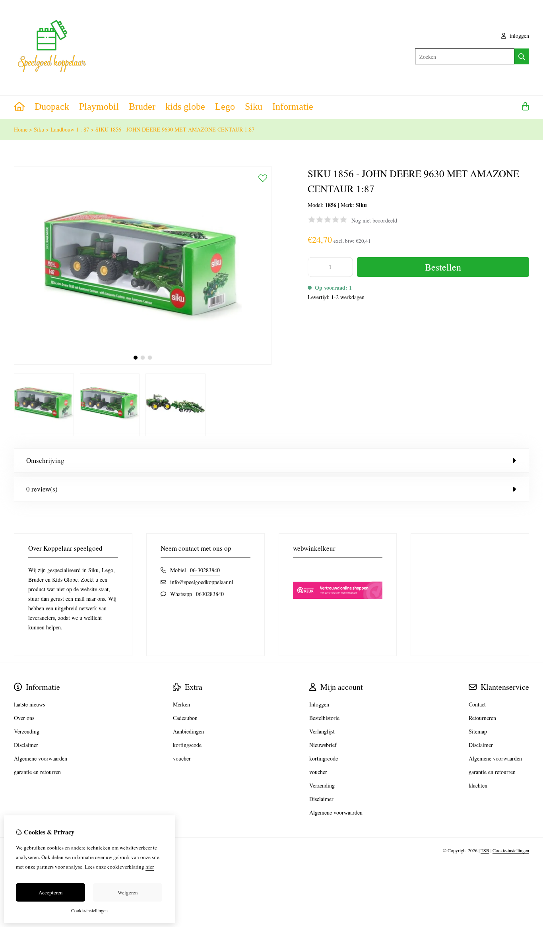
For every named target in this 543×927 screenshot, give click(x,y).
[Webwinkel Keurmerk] (338, 613)
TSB (485, 850)
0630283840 (210, 594)
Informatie (292, 106)
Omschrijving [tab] (45, 460)
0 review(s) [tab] (42, 488)
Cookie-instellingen (511, 850)
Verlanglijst (322, 731)
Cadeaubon (185, 718)
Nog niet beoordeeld (374, 220)
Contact (477, 704)
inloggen (518, 35)
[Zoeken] (521, 56)
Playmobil (99, 106)
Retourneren (482, 718)
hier (149, 866)
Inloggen (319, 704)
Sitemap (478, 731)
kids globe (185, 106)
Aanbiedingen (188, 731)
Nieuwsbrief (323, 745)
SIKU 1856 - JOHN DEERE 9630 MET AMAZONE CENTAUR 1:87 (174, 129)
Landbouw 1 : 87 (69, 129)
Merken (181, 704)
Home (20, 129)
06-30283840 (205, 570)
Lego (225, 106)
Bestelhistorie (324, 718)
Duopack (52, 106)
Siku (253, 106)
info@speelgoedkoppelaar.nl (201, 582)
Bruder (142, 106)
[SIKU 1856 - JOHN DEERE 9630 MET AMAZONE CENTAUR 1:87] (143, 362)
